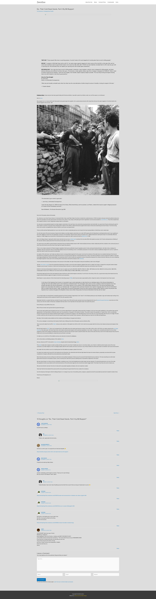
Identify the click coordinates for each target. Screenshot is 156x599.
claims (77, 342)
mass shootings (57, 342)
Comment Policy (102, 2)
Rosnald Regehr (44, 468)
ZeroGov (41, 2)
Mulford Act (84, 236)
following (81, 258)
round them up (104, 219)
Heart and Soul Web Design (81, 595)
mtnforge (43, 491)
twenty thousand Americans (103, 300)
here (41, 98)
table (40, 345)
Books (95, 2)
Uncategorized (47, 11)
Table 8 (54, 324)
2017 (48, 328)
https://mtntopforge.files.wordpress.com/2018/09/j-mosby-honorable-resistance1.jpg (55, 522)
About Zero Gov (89, 2)
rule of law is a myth (44, 264)
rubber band (73, 239)
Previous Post (40, 413)
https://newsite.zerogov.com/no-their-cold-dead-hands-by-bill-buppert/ (52, 451)
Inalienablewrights (45, 444)
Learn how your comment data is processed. (63, 581)
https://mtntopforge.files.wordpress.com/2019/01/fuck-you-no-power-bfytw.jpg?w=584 (56, 506)
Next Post (116, 413)
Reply (118, 430)
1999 (71, 278)
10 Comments (40, 11)
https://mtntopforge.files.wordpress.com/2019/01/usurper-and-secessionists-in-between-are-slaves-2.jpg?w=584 (61, 495)
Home (117, 2)
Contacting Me (111, 2)
